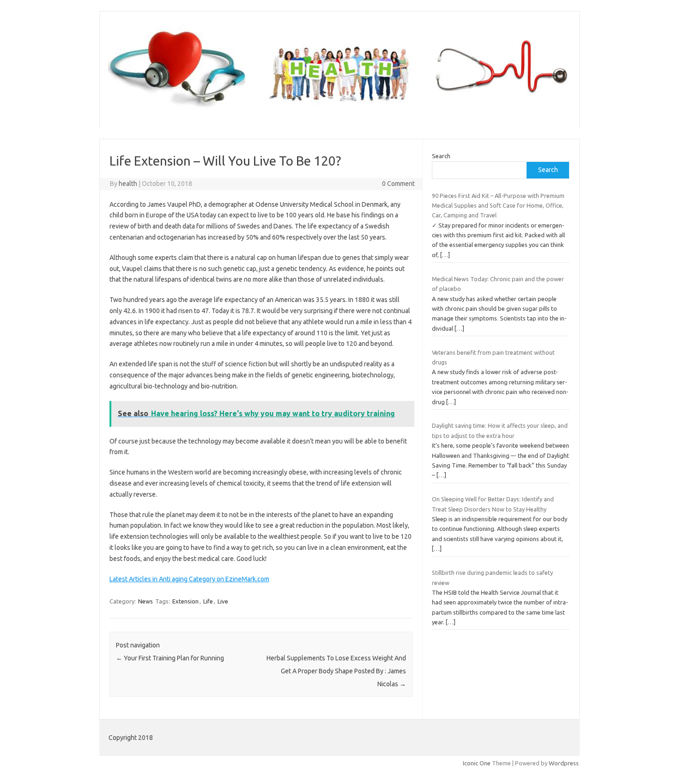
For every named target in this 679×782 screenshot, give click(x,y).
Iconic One (477, 763)
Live (223, 601)
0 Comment (398, 183)
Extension (185, 601)
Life (208, 601)
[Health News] (339, 112)
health (128, 183)
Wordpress (564, 763)
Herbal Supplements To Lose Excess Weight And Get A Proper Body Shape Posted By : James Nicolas (336, 671)
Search (441, 156)
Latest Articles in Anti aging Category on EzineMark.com (189, 579)
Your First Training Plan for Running (170, 658)
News (145, 601)
